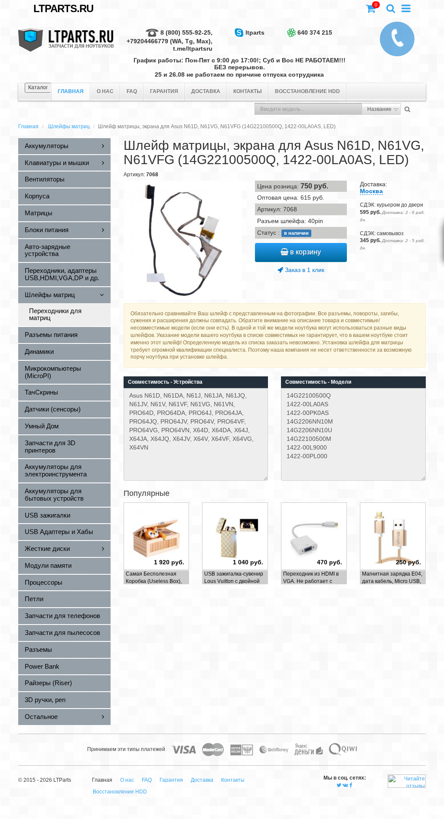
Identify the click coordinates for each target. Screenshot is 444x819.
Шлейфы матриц (69, 126)
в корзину (304, 252)
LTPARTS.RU (63, 8)
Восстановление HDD (307, 91)
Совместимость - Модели (318, 382)
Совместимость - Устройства (165, 382)
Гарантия (164, 91)
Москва (371, 191)
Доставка (205, 91)
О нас (105, 91)
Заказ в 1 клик (303, 269)
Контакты (247, 91)
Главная (28, 126)
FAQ (132, 91)
